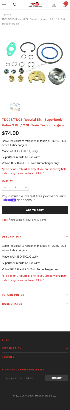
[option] (35, 62)
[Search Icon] (15, 5)
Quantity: (7, 180)
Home (5, 14)
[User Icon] (54, 5)
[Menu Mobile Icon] (4, 4)
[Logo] (35, 4)
